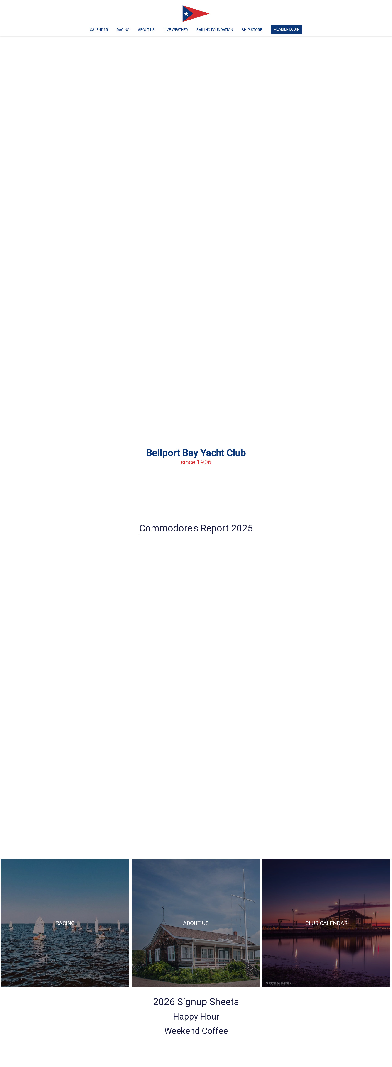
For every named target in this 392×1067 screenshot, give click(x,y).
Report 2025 (227, 528)
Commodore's (168, 528)
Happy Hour (196, 1017)
